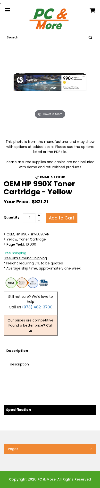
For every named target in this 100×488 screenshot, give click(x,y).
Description (17, 350)
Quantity (11, 217)
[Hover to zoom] (50, 83)
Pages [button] (13, 448)
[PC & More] (50, 18)
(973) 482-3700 (37, 307)
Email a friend (52, 177)
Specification (18, 409)
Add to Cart (61, 218)
